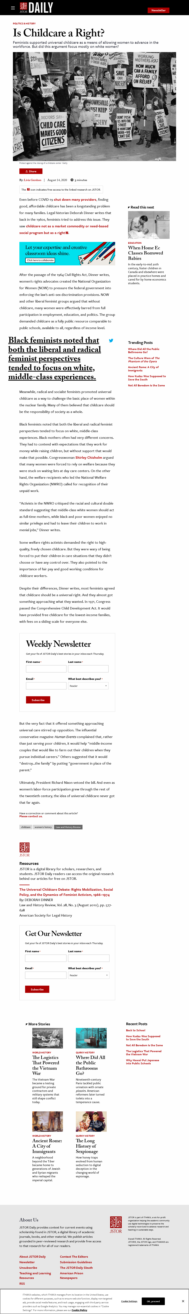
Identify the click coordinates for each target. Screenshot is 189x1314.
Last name (75, 662)
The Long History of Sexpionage (87, 1146)
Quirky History (85, 1052)
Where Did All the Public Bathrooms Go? (143, 350)
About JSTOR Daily (32, 1256)
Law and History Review (68, 827)
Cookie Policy (79, 1310)
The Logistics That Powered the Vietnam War (45, 1066)
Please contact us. (31, 816)
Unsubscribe (28, 1267)
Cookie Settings (129, 1301)
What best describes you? (85, 679)
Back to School (135, 1030)
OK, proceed (153, 1301)
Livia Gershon (32, 180)
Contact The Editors (74, 1256)
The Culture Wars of (143, 359)
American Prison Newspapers (71, 1275)
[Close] (183, 1301)
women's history (43, 827)
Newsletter (159, 10)
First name (33, 662)
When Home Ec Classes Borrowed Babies (145, 254)
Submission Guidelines (76, 1262)
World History (41, 1052)
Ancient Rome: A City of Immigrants (143, 368)
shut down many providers (75, 199)
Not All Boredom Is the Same (146, 385)
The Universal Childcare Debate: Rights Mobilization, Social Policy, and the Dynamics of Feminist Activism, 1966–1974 (66, 892)
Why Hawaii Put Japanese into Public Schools (142, 1061)
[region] (94, 1301)
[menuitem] (158, 10)
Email (30, 679)
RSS (22, 1283)
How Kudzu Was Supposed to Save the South (147, 377)
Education (134, 243)
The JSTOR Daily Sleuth (76, 1267)
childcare (25, 827)
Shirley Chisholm (88, 457)
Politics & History (24, 23)
